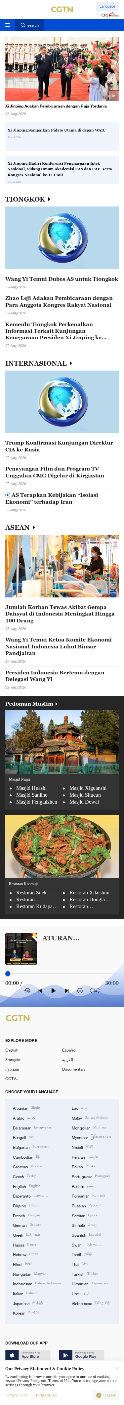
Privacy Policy (16, 1395)
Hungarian (29, 1274)
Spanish (86, 1234)
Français (12, 1059)
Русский (12, 1069)
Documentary (74, 1069)
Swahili (87, 1244)
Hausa (24, 1244)
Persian (85, 1156)
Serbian (86, 1215)
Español (69, 1050)
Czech (24, 1176)
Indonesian (37, 1283)
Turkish (85, 1274)
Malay (90, 1117)
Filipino (27, 1205)
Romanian (88, 1195)
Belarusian (32, 1127)
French (26, 1215)
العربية (67, 1059)
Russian (87, 1205)
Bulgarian (31, 1147)
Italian (25, 1293)
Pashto (83, 1186)
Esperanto (31, 1195)
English (12, 1050)
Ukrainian (90, 1283)
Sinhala (84, 1225)
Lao (79, 1107)
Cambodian (26, 1156)
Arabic (24, 1117)
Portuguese (91, 1176)
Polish (83, 1166)
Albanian (26, 1107)
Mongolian (89, 1127)
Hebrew (25, 1254)
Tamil (82, 1254)
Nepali (82, 1147)
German (27, 1225)
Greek (26, 1234)
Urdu (80, 1293)
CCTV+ (11, 1078)
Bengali (23, 1137)
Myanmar (91, 1137)
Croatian (28, 1166)
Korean (26, 1312)
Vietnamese (91, 1303)
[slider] (7, 973)
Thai (80, 1264)
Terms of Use (46, 1395)
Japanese (28, 1303)
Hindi (22, 1264)
